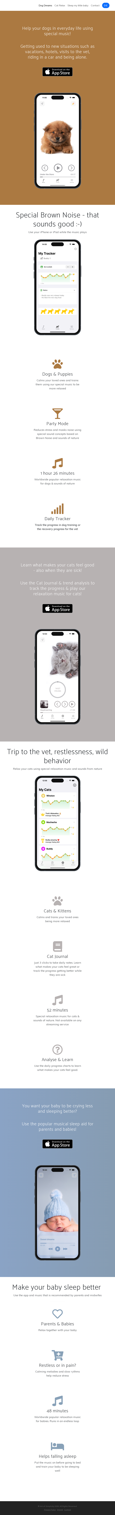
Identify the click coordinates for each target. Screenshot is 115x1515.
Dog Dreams (45, 5)
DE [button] (106, 5)
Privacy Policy (50, 1510)
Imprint (60, 1510)
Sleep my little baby (78, 5)
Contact (95, 5)
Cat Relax (60, 5)
